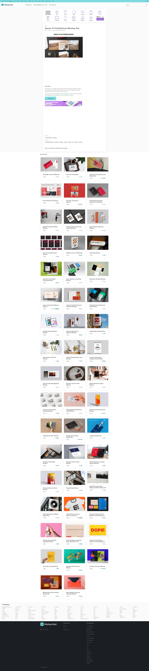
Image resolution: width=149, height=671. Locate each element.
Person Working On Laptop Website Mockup (97, 452)
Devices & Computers (45, 611)
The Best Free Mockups (64, 93)
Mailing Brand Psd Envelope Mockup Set (51, 582)
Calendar (55, 610)
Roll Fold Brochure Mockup (51, 190)
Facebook (17, 613)
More (46, 5)
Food (94, 613)
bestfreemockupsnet (49, 142)
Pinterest (56, 617)
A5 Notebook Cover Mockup (51, 426)
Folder (82, 613)
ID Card (42, 614)
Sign (49, 1)
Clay (120, 610)
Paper (39, 1)
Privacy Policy (65, 629)
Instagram (69, 614)
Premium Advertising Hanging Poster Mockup (97, 347)
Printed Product (79, 517)
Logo (33, 1)
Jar (120, 614)
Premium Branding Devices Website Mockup (74, 217)
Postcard (69, 617)
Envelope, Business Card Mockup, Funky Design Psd (97, 504)
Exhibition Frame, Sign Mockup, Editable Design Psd (97, 477)
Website (95, 618)
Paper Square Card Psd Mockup (51, 347)
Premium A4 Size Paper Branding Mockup (51, 399)
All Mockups (11, 1)
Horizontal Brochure (31, 614)
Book (18, 1)
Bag (15, 1)
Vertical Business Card (84, 618)
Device (26, 1)
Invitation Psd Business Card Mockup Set (97, 164)
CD (107, 610)
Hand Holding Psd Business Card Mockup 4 (74, 399)
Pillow (42, 617)
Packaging (88, 657)
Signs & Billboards (31, 618)
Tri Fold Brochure (70, 618)
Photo (16, 617)
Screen (3, 618)
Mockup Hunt (45, 667)
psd (73, 142)
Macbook (88, 654)
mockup (69, 142)
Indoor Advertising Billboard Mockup (51, 295)
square (76, 142)
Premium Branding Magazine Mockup (51, 373)
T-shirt (53, 1)
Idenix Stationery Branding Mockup (74, 269)
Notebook (80, 255)
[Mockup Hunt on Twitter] (1, 1)
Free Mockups (28, 5)
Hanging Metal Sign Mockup (97, 321)
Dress (68, 611)
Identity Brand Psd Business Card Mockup (97, 295)
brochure (61, 142)
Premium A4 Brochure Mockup (74, 190)
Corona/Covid (135, 610)
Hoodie (16, 614)
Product (46, 1)
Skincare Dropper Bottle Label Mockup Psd (51, 530)
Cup (16, 611)
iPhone (108, 614)
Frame (121, 613)
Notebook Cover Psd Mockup (74, 243)
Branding (55, 137)
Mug (36, 1)
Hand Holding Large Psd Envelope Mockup (74, 582)
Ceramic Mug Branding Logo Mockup (74, 347)
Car (94, 610)
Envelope (57, 282)
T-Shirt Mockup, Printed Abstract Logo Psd (74, 504)
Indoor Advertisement (55, 308)
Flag (55, 613)
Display (55, 611)
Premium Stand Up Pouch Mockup (51, 478)
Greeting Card (4, 614)
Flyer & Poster (70, 613)
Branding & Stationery (32, 610)
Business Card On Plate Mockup (74, 373)
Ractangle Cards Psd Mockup (51, 164)
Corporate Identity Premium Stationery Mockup (74, 295)
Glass (134, 613)
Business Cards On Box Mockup (74, 452)
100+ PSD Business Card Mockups (6, 607)
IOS (94, 614)
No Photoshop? (52, 5)
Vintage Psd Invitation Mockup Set (74, 426)
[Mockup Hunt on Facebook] (3, 1)
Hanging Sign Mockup (74, 478)
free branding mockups (58, 95)
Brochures (43, 610)
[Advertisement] (36, 26)
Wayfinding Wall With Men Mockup (51, 217)
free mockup (49, 93)
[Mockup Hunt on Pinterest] (5, 1)
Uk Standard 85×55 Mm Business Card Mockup (97, 190)
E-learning (108, 611)
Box (3, 610)
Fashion (29, 613)
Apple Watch (89, 629)
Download (50, 98)
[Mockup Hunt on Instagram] (7, 1)
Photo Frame (30, 617)
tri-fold (80, 142)
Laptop (29, 1)
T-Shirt (81, 517)
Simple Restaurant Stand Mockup (97, 373)
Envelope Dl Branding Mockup (51, 452)
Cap (81, 610)
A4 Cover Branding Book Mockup (51, 243)
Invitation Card (103, 178)
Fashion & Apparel (44, 613)
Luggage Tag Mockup (97, 426)
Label (58, 543)
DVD (94, 611)
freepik (65, 142)
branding (56, 142)
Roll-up (57, 202)
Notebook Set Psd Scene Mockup (74, 556)
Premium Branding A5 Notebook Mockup (74, 321)
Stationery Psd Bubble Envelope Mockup (51, 269)
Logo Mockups (89, 652)
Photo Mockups (89, 659)
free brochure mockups (68, 95)
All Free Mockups (48, 137)
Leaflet (58, 568)
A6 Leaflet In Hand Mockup (51, 556)
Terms (64, 627)
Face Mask (4, 613)
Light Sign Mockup (97, 243)
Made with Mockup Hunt (39, 5)
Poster (42, 1)
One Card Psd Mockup (74, 164)
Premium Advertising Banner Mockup (97, 399)
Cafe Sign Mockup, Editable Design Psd (51, 504)
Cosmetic (21, 1)
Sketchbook (43, 618)
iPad (87, 648)
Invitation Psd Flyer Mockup (97, 556)
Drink (81, 611)
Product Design (122, 617)
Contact (64, 625)
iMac (55, 614)
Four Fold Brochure (110, 613)
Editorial (121, 611)
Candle (69, 610)
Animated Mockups (90, 627)
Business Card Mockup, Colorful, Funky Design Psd (97, 530)
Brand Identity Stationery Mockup (97, 217)
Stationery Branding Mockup (97, 269)
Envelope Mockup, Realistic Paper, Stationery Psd (74, 530)
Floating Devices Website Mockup (51, 321)
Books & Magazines (90, 631)
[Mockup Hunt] (12, 4)
